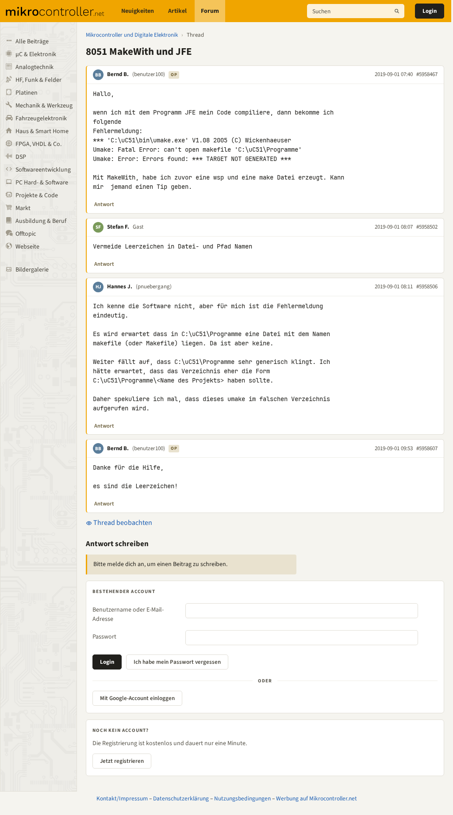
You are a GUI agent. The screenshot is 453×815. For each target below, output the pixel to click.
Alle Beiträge (32, 41)
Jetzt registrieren (122, 761)
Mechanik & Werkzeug (44, 105)
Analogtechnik (34, 67)
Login (429, 11)
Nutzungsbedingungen (242, 798)
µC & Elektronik (35, 54)
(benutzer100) (148, 74)
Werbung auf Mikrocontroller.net (316, 798)
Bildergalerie (32, 269)
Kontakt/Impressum (122, 798)
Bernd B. (118, 74)
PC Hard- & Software (41, 182)
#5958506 (427, 287)
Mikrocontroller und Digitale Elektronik (132, 35)
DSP (20, 157)
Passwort (104, 636)
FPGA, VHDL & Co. (38, 144)
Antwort (104, 204)
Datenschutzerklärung (181, 798)
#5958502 (427, 227)
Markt (23, 208)
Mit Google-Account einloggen (137, 698)
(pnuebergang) (154, 287)
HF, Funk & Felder (38, 80)
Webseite (27, 246)
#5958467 (427, 74)
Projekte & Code (36, 195)
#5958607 (427, 448)
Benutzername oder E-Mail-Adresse (128, 614)
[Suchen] (397, 11)
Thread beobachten (122, 523)
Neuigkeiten (137, 11)
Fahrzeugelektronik (41, 118)
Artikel (177, 11)
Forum (210, 11)
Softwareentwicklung (43, 169)
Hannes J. (119, 287)
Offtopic (25, 234)
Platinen (26, 92)
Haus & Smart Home (42, 131)
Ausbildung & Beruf (40, 221)
